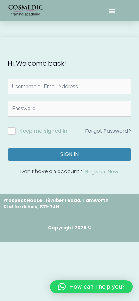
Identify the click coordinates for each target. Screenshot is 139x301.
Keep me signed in (43, 131)
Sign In (69, 154)
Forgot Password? (108, 131)
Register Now (101, 171)
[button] (112, 10)
